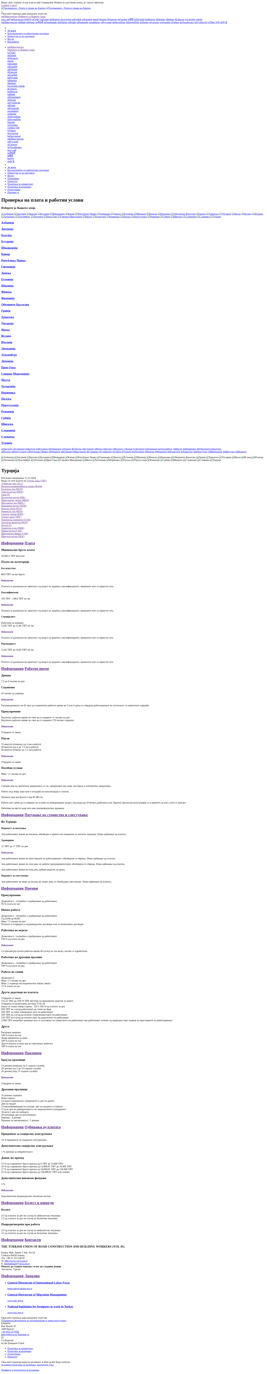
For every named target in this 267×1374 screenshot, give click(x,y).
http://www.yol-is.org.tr (16, 1261)
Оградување (13, 189)
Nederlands (50, 22)
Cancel (13, 5)
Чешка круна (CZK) (11, 531)
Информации (12, 543)
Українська (187, 22)
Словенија (8, 430)
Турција (6, 442)
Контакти (33, 1240)
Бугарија (7, 241)
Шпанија (7, 285)
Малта (5, 380)
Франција (8, 298)
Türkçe (175, 22)
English (76, 19)
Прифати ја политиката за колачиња (20, 1370)
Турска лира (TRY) (37, 480)
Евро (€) (5, 494)
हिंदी (131, 19)
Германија (8, 266)
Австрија (7, 229)
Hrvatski (139, 19)
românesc (94, 22)
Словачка (8, 436)
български (17, 19)
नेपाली (39, 22)
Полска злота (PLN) (11, 508)
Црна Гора (8, 367)
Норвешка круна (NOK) (14, 505)
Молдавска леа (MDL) (13, 503)
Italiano (170, 19)
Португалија (10, 405)
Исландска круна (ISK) (13, 497)
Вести (10, 39)
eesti (96, 19)
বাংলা (27, 19)
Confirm (5, 5)
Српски (154, 22)
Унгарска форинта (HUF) (14, 522)
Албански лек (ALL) (12, 483)
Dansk (44, 19)
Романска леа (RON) (12, 511)
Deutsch (54, 19)
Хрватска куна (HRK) (12, 528)
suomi (102, 19)
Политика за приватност (20, 184)
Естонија (7, 279)
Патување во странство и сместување (56, 815)
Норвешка (8, 392)
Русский (106, 22)
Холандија (8, 386)
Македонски (9, 16)
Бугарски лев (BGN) (12, 489)
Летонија (7, 361)
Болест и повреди (39, 1203)
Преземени (13, 42)
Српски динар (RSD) (12, 514)
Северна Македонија (15, 373)
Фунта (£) (6, 525)
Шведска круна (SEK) (12, 536)
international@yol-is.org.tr (17, 1263)
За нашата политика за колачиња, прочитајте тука (27, 1364)
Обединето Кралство (15, 304)
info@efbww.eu (9, 1334)
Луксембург (9, 354)
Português (82, 22)
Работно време (37, 669)
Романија (7, 411)
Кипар (5, 254)
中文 (223, 22)
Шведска (7, 424)
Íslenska (160, 19)
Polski (72, 22)
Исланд (6, 336)
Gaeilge (122, 19)
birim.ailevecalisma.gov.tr (19, 1288)
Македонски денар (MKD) (15, 500)
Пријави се (13, 192)
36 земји (11, 30)
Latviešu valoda (193, 19)
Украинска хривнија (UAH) (15, 519)
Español (87, 19)
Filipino (62, 22)
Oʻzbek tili (200, 22)
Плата (30, 543)
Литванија (8, 348)
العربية (5, 19)
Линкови (32, 1276)
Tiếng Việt (214, 22)
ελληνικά (65, 19)
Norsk (30, 22)
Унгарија (7, 323)
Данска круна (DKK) (12, 492)
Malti (22, 22)
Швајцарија (9, 247)
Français (112, 19)
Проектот (12, 181)
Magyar (150, 19)
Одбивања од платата (43, 1127)
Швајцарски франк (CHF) (14, 533)
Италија (6, 342)
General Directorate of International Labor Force (38, 1282)
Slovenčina (118, 22)
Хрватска (7, 317)
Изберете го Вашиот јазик (31, 16)
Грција (6, 310)
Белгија (6, 235)
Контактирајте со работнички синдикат (28, 33)
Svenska (165, 22)
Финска (6, 291)
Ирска (5, 329)
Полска (6, 398)
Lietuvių (179, 19)
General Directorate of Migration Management (37, 1294)
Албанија (7, 222)
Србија (6, 417)
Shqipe (144, 22)
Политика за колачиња (19, 187)
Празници (33, 1053)
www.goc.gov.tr (15, 1300)
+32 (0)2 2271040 (10, 1331)
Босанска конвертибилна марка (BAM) (21, 486)
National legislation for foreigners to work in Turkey (40, 1306)
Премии (31, 888)
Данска (6, 273)
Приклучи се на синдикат (21, 36)
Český (35, 19)
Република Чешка (13, 260)
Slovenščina (132, 22)
